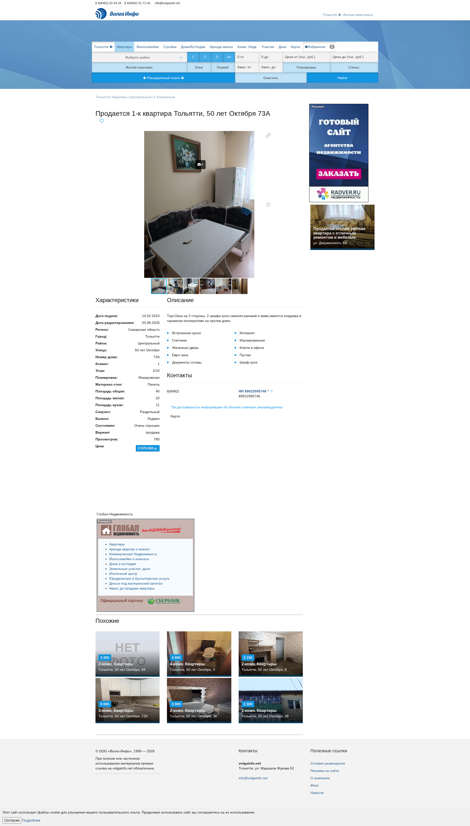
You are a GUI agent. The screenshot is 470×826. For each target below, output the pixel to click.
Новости (317, 793)
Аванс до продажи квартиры (131, 588)
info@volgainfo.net (253, 778)
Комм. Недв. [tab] (247, 47)
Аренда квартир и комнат (129, 549)
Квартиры (120, 97)
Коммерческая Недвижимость (133, 554)
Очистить (270, 78)
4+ (229, 57)
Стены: (354, 67)
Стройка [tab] (169, 47)
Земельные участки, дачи (129, 569)
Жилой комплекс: (139, 67)
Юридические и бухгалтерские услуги (139, 578)
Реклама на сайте (324, 771)
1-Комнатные (164, 97)
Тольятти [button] (330, 15)
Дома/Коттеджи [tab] (193, 47)
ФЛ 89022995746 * (254, 391)
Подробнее (31, 820)
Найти (342, 78)
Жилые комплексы (358, 15)
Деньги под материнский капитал (136, 583)
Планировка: (306, 67)
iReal (314, 785)
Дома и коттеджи (122, 564)
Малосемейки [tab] (148, 47)
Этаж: (199, 67)
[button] (268, 135)
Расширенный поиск (163, 78)
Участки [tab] (268, 47)
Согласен (12, 820)
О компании (320, 778)
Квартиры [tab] (124, 47)
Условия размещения (327, 763)
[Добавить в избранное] (101, 120)
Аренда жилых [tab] (221, 47)
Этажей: (222, 67)
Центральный (141, 97)
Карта (295, 47)
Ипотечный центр (123, 574)
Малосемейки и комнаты (129, 559)
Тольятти (102, 97)
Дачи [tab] (282, 47)
